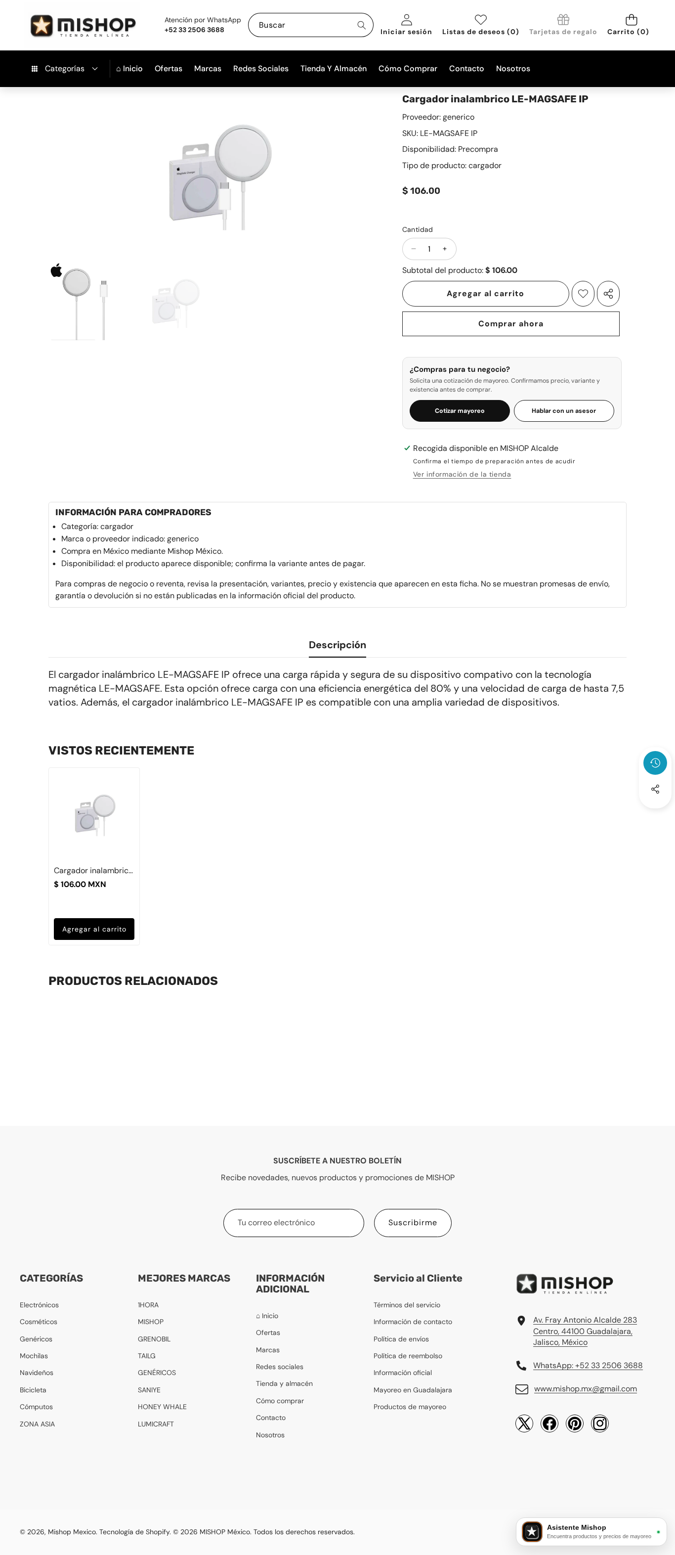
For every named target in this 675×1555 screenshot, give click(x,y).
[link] (563, 25)
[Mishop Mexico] (67, 25)
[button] (631, 25)
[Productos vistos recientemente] (655, 763)
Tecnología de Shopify (134, 1531)
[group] (87, 301)
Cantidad (417, 229)
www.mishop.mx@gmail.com (585, 1388)
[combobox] (311, 25)
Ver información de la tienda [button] (462, 474)
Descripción (337, 644)
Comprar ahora (511, 323)
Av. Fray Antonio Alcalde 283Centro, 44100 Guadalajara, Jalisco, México (585, 1331)
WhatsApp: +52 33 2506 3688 (588, 1365)
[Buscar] (361, 25)
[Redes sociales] (655, 789)
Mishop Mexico (72, 1531)
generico (458, 117)
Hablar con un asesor (564, 411)
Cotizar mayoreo (460, 411)
